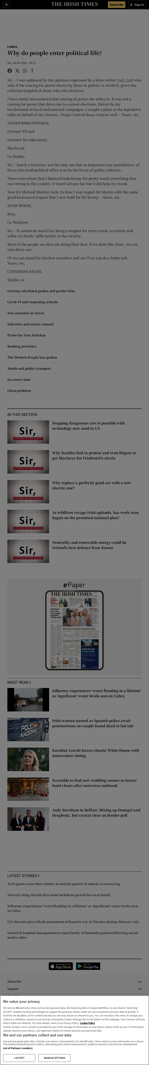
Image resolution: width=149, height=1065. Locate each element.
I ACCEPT (19, 1058)
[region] (74, 1030)
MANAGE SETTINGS (54, 1058)
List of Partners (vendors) (18, 1048)
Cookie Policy (87, 1023)
